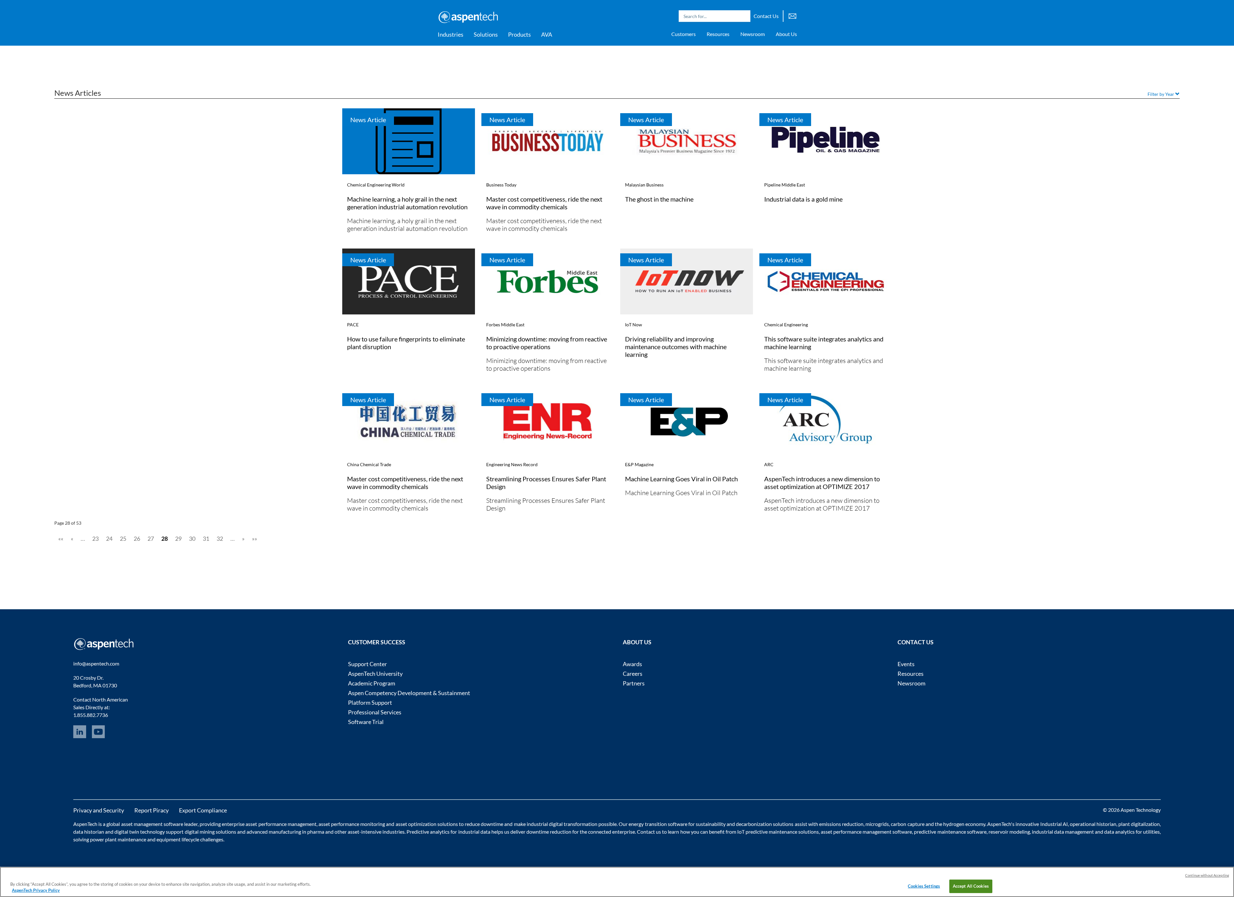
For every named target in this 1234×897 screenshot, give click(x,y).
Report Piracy (151, 810)
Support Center (367, 663)
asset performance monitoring (351, 824)
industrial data (474, 832)
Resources (718, 34)
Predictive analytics (428, 832)
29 (178, 538)
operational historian (1093, 824)
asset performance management (281, 824)
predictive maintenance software (949, 832)
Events (906, 663)
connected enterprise (611, 832)
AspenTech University (375, 673)
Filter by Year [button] (1161, 94)
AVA (546, 34)
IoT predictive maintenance (767, 832)
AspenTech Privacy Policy (36, 890)
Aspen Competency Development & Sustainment (409, 692)
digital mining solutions (210, 832)
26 (137, 538)
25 (123, 538)
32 (220, 538)
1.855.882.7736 (90, 715)
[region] (617, 882)
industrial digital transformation (562, 824)
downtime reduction (548, 832)
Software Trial (366, 721)
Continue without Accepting (1207, 875)
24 (109, 538)
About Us (786, 34)
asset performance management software (866, 832)
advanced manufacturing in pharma (285, 832)
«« (60, 538)
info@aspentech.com (96, 663)
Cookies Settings (924, 886)
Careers (632, 673)
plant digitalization (1139, 824)
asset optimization (416, 824)
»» (254, 538)
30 (192, 538)
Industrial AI (1054, 824)
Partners (634, 683)
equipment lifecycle (177, 839)
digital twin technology (139, 832)
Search (744, 16)
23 (95, 538)
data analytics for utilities (1132, 832)
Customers (683, 34)
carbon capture (907, 824)
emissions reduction (841, 824)
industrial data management (1063, 832)
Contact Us (766, 16)
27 (151, 538)
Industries (450, 34)
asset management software (152, 824)
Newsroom (752, 34)
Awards (632, 663)
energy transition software (658, 824)
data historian (88, 832)
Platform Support (370, 702)
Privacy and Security (98, 810)
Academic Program (371, 683)
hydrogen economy (964, 824)
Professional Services (374, 712)
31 (206, 538)
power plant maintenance (118, 839)
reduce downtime (484, 824)
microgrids (877, 824)
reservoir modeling (1009, 832)
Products (519, 34)
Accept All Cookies (971, 886)
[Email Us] (792, 15)
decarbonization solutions (764, 824)
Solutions (486, 34)
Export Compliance (203, 810)
